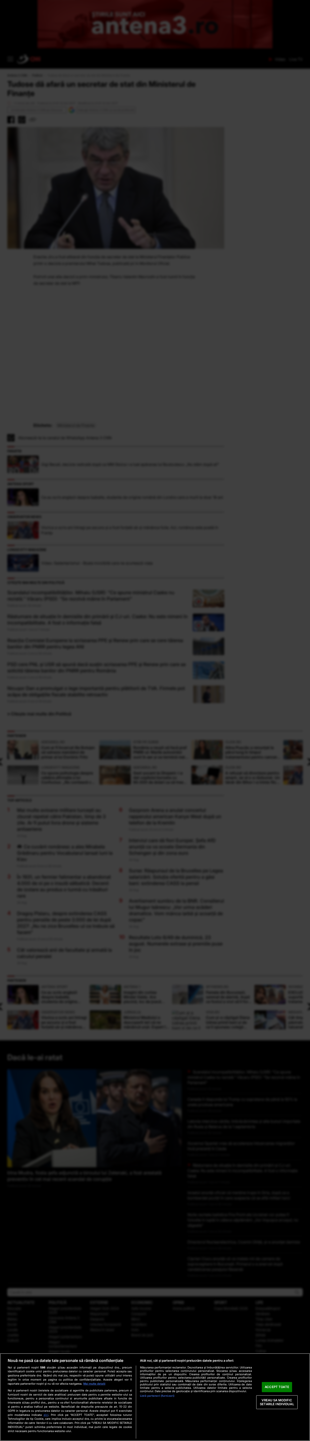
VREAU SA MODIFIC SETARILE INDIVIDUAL (277, 1402)
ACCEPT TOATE (277, 1387)
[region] (155, 1397)
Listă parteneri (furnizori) (157, 1395)
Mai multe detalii (94, 1383)
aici (46, 1415)
